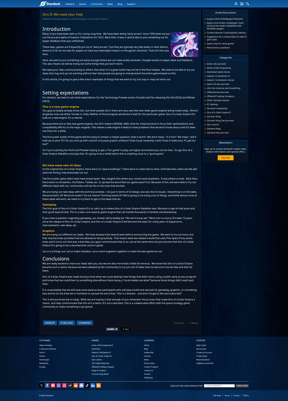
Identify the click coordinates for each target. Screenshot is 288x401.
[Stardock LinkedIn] (93, 385)
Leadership (148, 352)
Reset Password (203, 359)
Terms (227, 395)
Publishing (148, 377)
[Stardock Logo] (49, 3)
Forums (147, 374)
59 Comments (179, 323)
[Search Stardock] (247, 3)
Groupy (42, 367)
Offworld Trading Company (103, 367)
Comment (85, 323)
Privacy (237, 395)
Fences (42, 356)
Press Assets (149, 363)
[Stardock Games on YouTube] (53, 385)
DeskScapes (44, 359)
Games (82, 4)
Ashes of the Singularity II (102, 345)
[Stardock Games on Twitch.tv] (58, 385)
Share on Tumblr (113, 329)
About (146, 345)
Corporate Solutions (47, 349)
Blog (120, 4)
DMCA (246, 395)
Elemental (96, 349)
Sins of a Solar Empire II (102, 356)
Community (96, 4)
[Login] (235, 3)
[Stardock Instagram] (64, 385)
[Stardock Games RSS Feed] (98, 385)
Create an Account (204, 352)
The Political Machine (100, 363)
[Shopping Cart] (242, 3)
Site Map (217, 395)
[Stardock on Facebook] (47, 385)
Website (50, 323)
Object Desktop (45, 345)
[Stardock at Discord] (81, 385)
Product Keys (201, 356)
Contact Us (148, 370)
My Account (201, 349)
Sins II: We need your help (62, 14)
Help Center (201, 345)
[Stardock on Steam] (70, 385)
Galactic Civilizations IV (101, 352)
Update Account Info (204, 363)
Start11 (42, 352)
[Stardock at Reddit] (76, 385)
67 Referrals (193, 323)
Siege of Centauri (99, 370)
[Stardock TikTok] (87, 385)
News (110, 4)
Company (149, 340)
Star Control (97, 359)
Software (69, 4)
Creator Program (151, 367)
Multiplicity (43, 363)
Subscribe (225, 157)
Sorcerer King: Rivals (100, 374)
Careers (147, 356)
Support (131, 4)
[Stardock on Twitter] (41, 385)
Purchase (67, 323)
